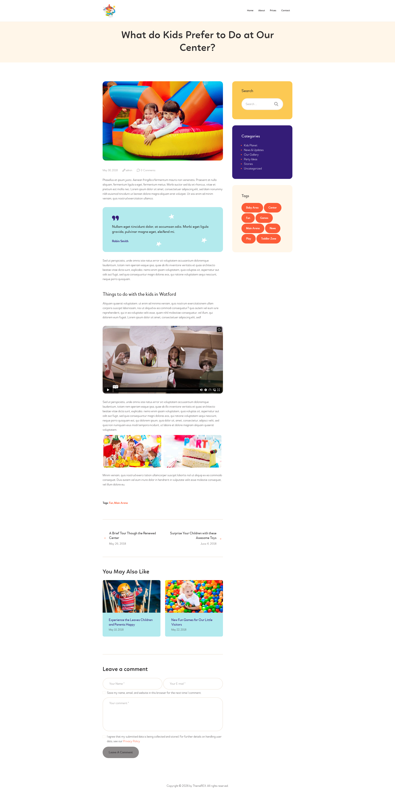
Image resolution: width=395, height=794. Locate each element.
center (272, 207)
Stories (248, 164)
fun (111, 503)
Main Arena (121, 503)
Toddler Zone (268, 238)
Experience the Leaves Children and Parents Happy (131, 622)
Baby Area (252, 207)
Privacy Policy (131, 741)
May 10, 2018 (116, 629)
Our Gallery (251, 155)
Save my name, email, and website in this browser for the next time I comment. (154, 693)
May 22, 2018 (178, 629)
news (273, 228)
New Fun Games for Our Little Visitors (191, 622)
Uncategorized (253, 168)
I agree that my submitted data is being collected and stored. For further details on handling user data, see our (164, 739)
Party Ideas (250, 159)
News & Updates (254, 150)
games (264, 218)
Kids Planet (250, 145)
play (248, 238)
